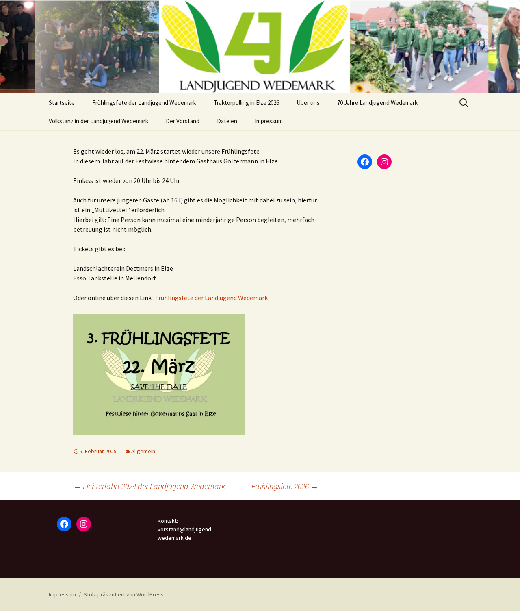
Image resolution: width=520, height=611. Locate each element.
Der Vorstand (182, 121)
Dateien (227, 121)
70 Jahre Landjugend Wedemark (377, 103)
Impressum (269, 121)
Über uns (308, 103)
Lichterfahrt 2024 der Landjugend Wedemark (149, 486)
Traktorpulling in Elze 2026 (246, 103)
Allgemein (143, 451)
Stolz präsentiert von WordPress (124, 594)
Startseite (62, 103)
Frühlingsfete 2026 (284, 486)
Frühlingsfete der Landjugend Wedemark (144, 103)
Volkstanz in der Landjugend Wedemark (98, 121)
